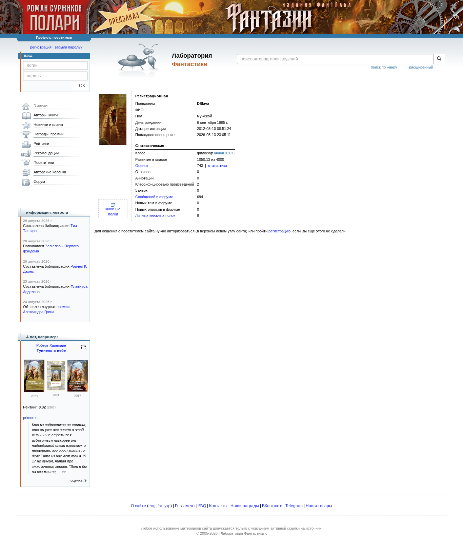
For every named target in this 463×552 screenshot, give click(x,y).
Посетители (44, 162)
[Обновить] (83, 350)
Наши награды (244, 505)
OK (79, 85)
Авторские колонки (50, 172)
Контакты (218, 505)
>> (64, 472)
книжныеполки (112, 211)
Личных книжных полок (155, 215)
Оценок (141, 166)
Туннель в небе (51, 350)
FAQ (202, 505)
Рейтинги (41, 143)
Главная (40, 105)
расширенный (421, 67)
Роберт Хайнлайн (51, 345)
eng (152, 505)
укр (167, 505)
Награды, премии (48, 134)
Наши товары (319, 505)
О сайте (138, 505)
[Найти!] (439, 59)
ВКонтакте (272, 505)
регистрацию (279, 231)
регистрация (41, 47)
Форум (39, 181)
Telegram (294, 505)
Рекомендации (46, 153)
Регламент (185, 505)
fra (160, 505)
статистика (217, 166)
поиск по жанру (384, 67)
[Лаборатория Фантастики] (139, 60)
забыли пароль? (68, 47)
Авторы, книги (46, 115)
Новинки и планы (48, 124)
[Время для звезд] (56, 390)
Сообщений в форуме (154, 197)
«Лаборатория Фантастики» (242, 533)
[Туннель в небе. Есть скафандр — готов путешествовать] (34, 390)
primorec (30, 418)
